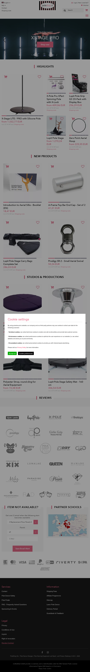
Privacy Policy (21, 347)
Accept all (12, 353)
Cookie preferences (26, 353)
